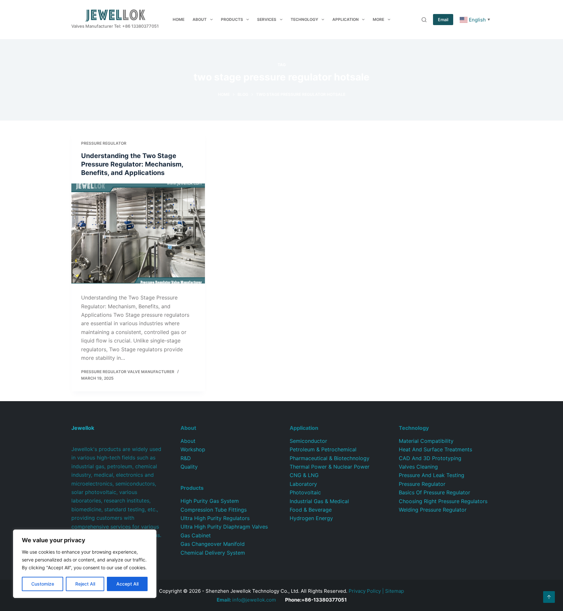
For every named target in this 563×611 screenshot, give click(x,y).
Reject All (85, 584)
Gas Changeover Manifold (212, 544)
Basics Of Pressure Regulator (434, 492)
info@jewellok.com (246, 600)
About (200, 19)
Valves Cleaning (418, 466)
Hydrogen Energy (311, 518)
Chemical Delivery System (212, 552)
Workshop (192, 449)
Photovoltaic (305, 492)
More (378, 19)
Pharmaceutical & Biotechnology (329, 458)
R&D (185, 458)
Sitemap (394, 591)
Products (232, 19)
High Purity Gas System (209, 501)
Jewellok (82, 428)
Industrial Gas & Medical (319, 501)
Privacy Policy (365, 591)
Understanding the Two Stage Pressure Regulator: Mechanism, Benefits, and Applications (132, 164)
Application (345, 19)
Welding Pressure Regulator (433, 509)
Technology (304, 19)
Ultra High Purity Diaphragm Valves (224, 526)
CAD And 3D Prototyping (430, 458)
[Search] (424, 19)
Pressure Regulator (103, 143)
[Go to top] (549, 597)
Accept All (127, 584)
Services (266, 19)
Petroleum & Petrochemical (323, 449)
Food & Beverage (311, 509)
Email (443, 19)
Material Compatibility (426, 441)
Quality (189, 466)
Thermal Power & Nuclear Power (329, 466)
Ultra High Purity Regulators (215, 518)
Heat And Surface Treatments (435, 449)
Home (178, 19)
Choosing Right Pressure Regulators (443, 501)
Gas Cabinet (195, 535)
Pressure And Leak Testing (431, 475)
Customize (42, 584)
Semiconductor (308, 441)
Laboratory (303, 484)
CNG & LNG (304, 475)
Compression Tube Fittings (213, 509)
